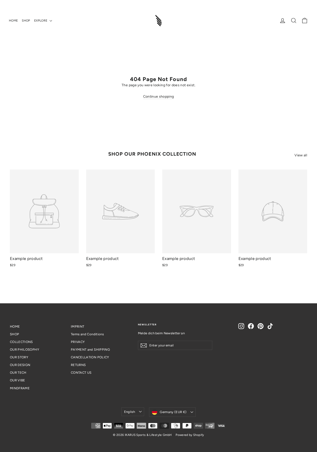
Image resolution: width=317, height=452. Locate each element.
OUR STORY (19, 357)
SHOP (26, 20)
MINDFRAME (20, 388)
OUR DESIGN (20, 365)
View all (300, 155)
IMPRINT (77, 326)
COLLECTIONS (21, 342)
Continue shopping (158, 96)
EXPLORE (41, 20)
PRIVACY (78, 342)
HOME (13, 20)
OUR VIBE (17, 380)
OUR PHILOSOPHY (24, 349)
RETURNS (78, 365)
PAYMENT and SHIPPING (90, 349)
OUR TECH (18, 372)
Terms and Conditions (87, 334)
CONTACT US (81, 372)
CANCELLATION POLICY (90, 357)
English (129, 412)
